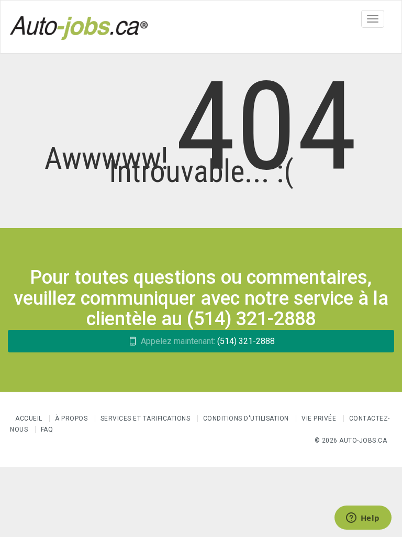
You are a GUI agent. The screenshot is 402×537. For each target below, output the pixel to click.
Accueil (28, 418)
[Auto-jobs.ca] (78, 27)
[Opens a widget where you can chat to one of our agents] (363, 519)
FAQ (47, 429)
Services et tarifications (145, 418)
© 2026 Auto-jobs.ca (351, 440)
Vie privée (320, 418)
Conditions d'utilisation (246, 418)
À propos (71, 418)
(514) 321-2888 (208, 341)
